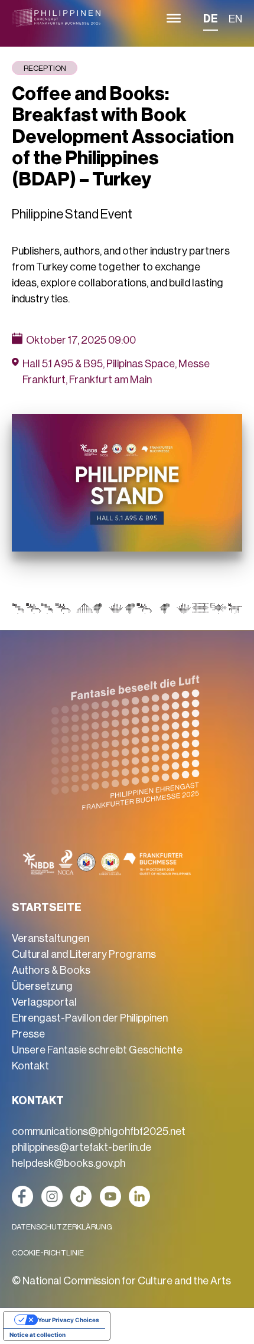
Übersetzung (42, 986)
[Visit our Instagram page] (52, 1196)
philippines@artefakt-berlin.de (81, 1147)
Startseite (47, 907)
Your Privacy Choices (68, 1319)
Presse (28, 1034)
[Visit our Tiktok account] (81, 1196)
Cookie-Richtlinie (48, 1253)
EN (235, 19)
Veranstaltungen (50, 938)
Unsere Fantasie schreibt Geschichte (97, 1050)
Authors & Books (51, 970)
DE (210, 19)
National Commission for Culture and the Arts (126, 1281)
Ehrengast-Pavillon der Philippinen (90, 1018)
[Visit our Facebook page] (22, 1196)
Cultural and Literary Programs (84, 954)
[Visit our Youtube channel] (110, 1196)
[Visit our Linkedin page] (139, 1196)
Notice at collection (37, 1334)
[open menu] (173, 18)
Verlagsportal (44, 1002)
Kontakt (30, 1066)
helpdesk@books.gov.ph (68, 1163)
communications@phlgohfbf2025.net (98, 1131)
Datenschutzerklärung (62, 1227)
